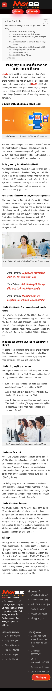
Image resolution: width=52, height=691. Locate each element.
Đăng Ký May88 (11, 640)
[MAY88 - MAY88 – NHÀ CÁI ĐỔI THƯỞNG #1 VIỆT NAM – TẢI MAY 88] (26, 4)
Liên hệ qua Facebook (20, 52)
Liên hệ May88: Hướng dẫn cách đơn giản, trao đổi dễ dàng (25, 27)
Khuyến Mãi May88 (39, 614)
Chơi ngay (41, 677)
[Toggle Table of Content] (44, 21)
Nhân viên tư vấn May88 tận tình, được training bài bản (29, 38)
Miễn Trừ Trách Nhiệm (40, 604)
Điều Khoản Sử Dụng (39, 599)
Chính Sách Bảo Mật (39, 595)
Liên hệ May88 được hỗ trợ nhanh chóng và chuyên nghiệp (29, 43)
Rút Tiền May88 (11, 654)
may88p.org (44, 667)
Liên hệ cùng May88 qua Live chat (24, 50)
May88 (5, 597)
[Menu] (4, 4)
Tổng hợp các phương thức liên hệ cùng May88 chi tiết (27, 47)
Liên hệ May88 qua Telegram (22, 55)
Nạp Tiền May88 (12, 650)
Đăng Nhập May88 (13, 645)
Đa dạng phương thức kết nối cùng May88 (26, 34)
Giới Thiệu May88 (12, 636)
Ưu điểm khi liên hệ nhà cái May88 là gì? (22, 32)
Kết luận (12, 58)
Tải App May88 (37, 618)
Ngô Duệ (45, 671)
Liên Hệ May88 (11, 659)
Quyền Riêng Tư (38, 609)
